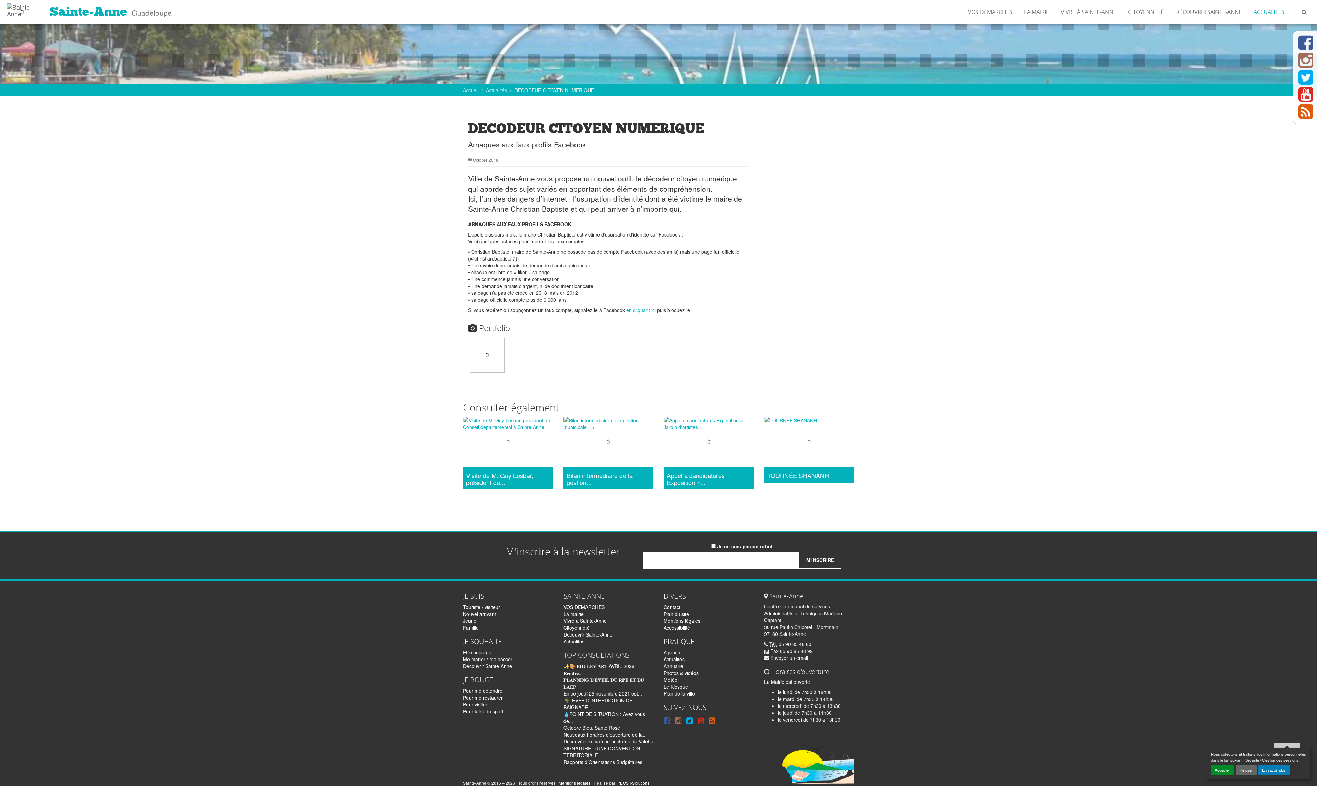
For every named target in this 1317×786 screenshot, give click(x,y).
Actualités (1269, 12)
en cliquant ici (641, 309)
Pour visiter (475, 704)
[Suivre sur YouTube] (1305, 98)
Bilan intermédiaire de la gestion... (600, 479)
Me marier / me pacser (487, 659)
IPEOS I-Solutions (633, 783)
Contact (672, 607)
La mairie (1036, 12)
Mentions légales (682, 620)
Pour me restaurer (483, 697)
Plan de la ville (679, 693)
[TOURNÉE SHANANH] (809, 443)
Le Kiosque (676, 686)
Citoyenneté (1146, 12)
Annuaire (673, 666)
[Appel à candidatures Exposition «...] (709, 443)
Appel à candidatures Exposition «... (696, 479)
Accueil (470, 90)
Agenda (672, 652)
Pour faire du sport (483, 711)
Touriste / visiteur (481, 607)
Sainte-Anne (88, 11)
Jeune (469, 620)
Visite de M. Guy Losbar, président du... (499, 479)
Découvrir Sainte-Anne (1208, 12)
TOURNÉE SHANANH (798, 475)
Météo (670, 679)
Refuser (1246, 770)
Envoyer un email (788, 657)
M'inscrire (820, 560)
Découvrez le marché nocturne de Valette (608, 741)
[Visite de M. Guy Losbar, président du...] (508, 443)
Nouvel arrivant (479, 613)
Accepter (1222, 770)
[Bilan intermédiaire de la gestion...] (608, 443)
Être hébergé (477, 652)
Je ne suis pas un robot (744, 546)
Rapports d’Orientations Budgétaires (602, 762)
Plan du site (676, 613)
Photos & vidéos (681, 672)
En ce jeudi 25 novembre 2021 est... (602, 693)
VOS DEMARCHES (990, 12)
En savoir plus (1274, 770)
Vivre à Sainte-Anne (1088, 12)
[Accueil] (22, 8)
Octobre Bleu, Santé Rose (591, 727)
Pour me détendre (482, 690)
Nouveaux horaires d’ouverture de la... (605, 734)
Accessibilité (677, 627)
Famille (471, 627)
